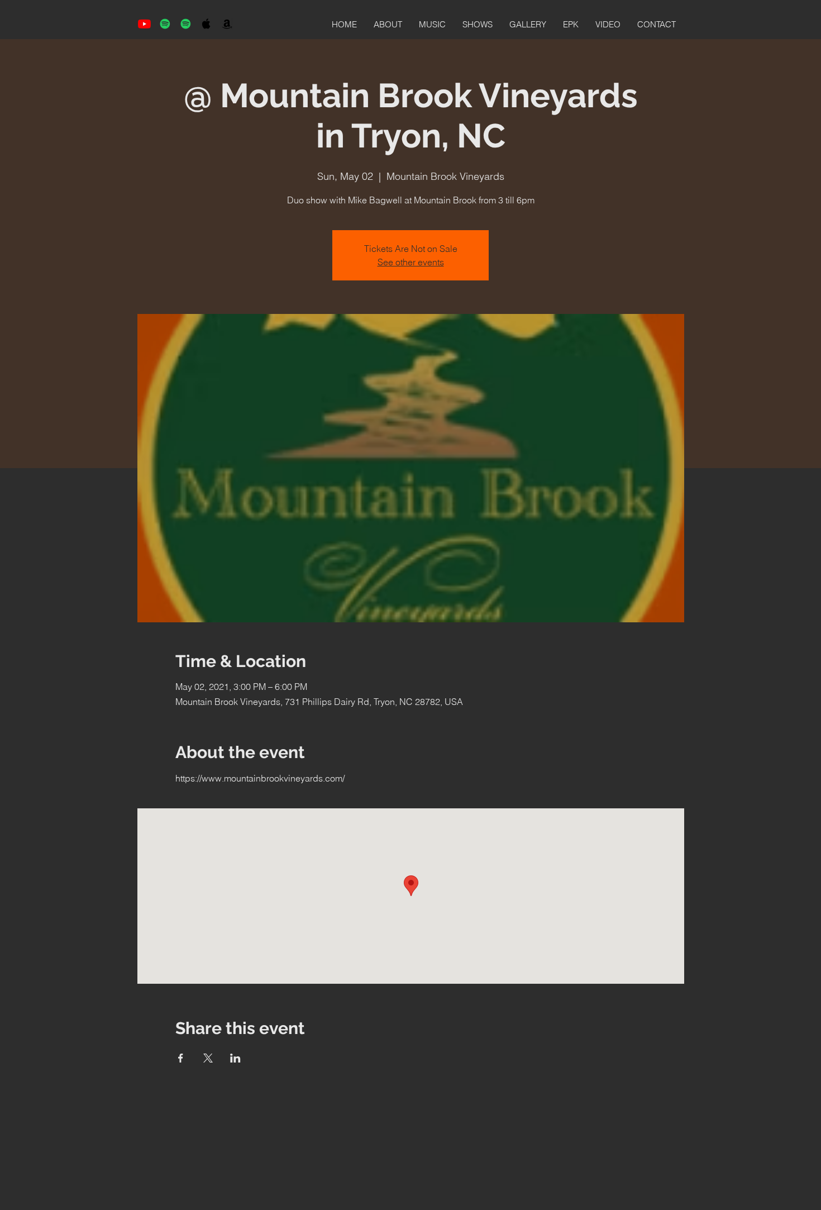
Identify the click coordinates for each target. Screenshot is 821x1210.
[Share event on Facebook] (180, 1058)
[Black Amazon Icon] (227, 23)
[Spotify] (165, 23)
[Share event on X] (208, 1058)
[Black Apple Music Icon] (206, 23)
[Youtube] (144, 23)
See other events (411, 262)
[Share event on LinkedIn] (235, 1058)
